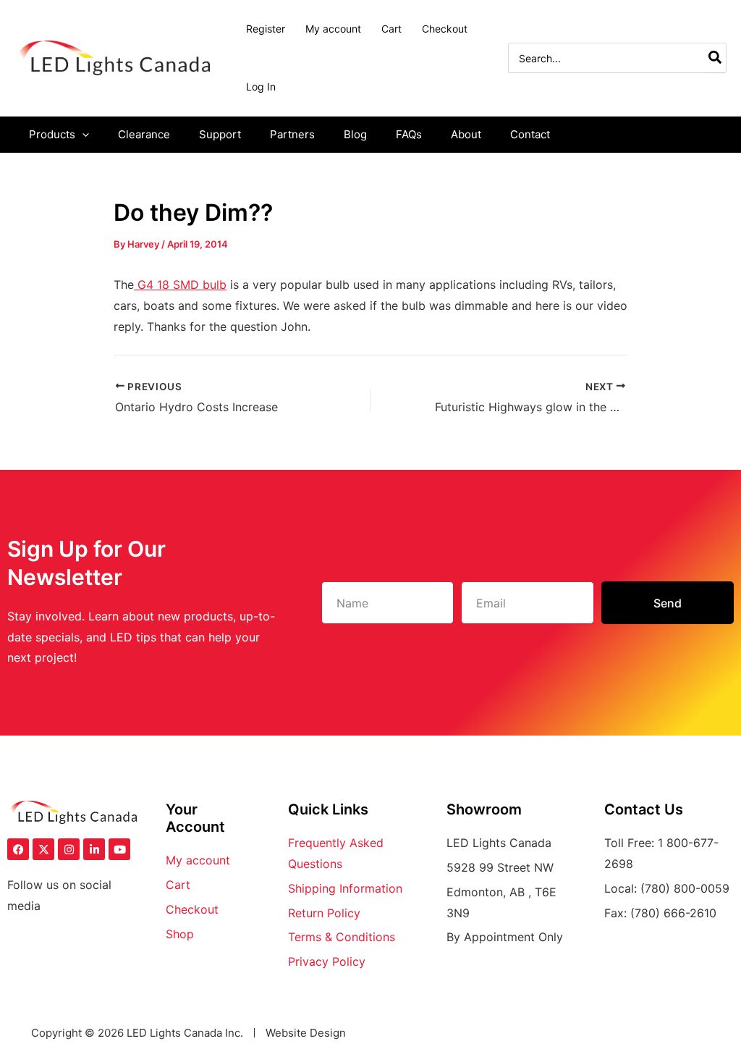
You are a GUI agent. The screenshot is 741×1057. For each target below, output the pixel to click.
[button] (82, 135)
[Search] (716, 57)
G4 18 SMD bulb (180, 284)
